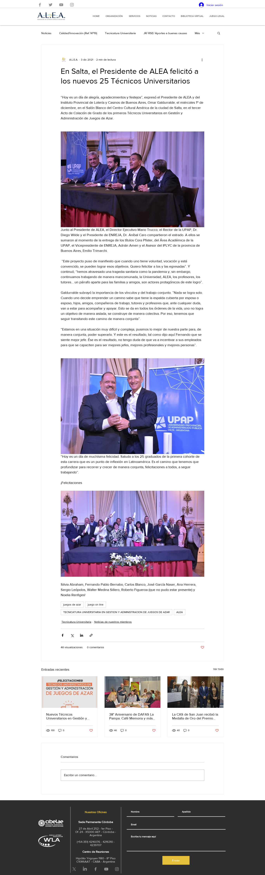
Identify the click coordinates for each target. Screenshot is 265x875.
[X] (74, 869)
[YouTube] (61, 4)
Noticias (46, 33)
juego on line (95, 604)
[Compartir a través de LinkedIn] (81, 635)
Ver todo (218, 669)
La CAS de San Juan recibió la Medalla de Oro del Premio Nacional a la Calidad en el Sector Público (195, 716)
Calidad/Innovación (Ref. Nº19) (78, 33)
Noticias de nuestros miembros (113, 621)
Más (197, 33)
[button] (219, 33)
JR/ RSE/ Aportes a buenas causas (165, 33)
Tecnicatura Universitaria (120, 33)
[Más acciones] (202, 59)
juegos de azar (72, 604)
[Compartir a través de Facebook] (62, 635)
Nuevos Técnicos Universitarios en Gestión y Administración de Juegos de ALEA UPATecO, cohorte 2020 (68, 716)
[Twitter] (50, 4)
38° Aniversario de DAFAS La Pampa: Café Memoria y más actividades (131, 716)
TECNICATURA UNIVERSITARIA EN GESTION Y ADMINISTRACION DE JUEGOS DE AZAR (116, 612)
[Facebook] (39, 4)
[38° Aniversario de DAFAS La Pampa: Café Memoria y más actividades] (133, 692)
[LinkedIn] (84, 869)
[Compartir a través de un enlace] (91, 635)
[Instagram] (71, 4)
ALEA (179, 612)
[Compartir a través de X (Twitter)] (72, 635)
